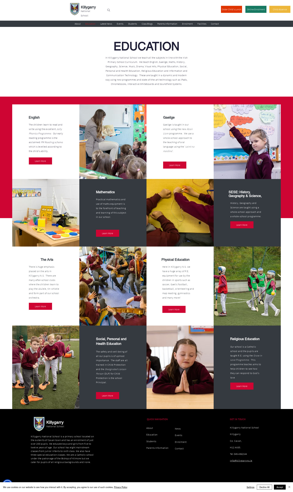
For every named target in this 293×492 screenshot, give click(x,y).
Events (178, 435)
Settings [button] (250, 487)
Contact (179, 448)
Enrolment (181, 441)
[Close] (289, 487)
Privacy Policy (120, 487)
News (178, 428)
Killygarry (88, 7)
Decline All (264, 487)
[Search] (108, 10)
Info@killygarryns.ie (241, 460)
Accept (280, 487)
